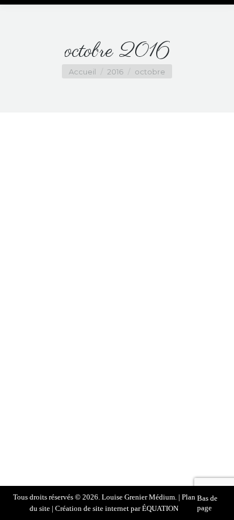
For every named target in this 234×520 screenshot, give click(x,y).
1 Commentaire (146, 413)
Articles (80, 402)
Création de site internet (92, 508)
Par (129, 402)
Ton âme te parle (117, 386)
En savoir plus (113, 435)
